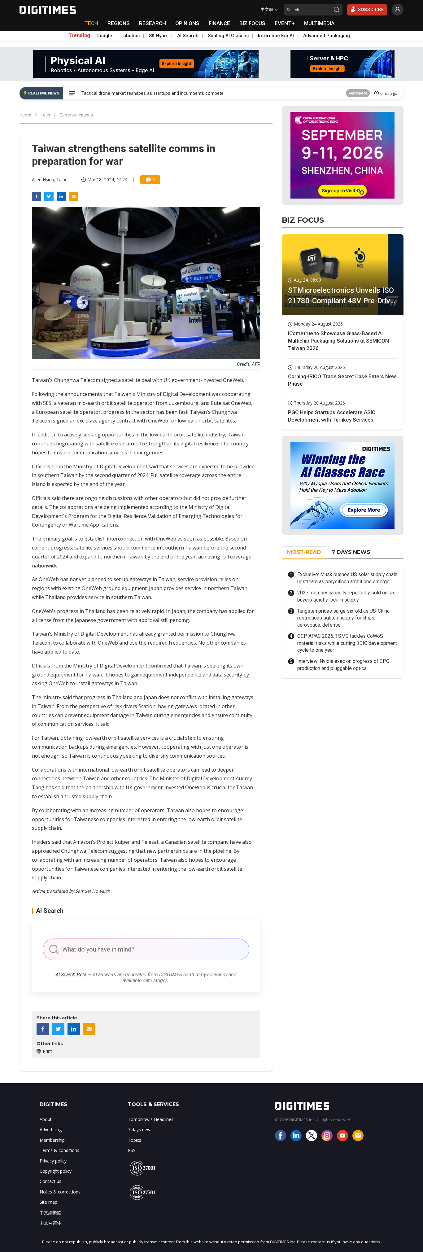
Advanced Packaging (326, 35)
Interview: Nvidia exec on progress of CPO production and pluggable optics (343, 664)
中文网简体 (50, 1223)
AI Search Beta (70, 975)
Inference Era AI (276, 35)
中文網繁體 (50, 1212)
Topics (134, 1140)
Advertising (51, 1129)
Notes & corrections (60, 1192)
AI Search (187, 35)
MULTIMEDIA (319, 23)
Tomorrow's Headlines (150, 1119)
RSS (132, 1150)
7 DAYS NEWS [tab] (351, 552)
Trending (79, 35)
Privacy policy (53, 1161)
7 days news (140, 1129)
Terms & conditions (59, 1150)
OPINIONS (187, 23)
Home (25, 114)
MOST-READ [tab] (304, 552)
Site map (48, 1202)
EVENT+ (285, 23)
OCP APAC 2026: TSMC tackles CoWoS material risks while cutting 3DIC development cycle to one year (347, 643)
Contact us (50, 1181)
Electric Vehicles (353, 93)
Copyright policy (56, 1171)
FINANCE (219, 23)
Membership (52, 1140)
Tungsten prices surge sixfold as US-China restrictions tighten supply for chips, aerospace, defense (343, 618)
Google (104, 35)
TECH (91, 23)
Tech (45, 114)
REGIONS (118, 23)
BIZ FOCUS (252, 23)
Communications (76, 114)
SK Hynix (158, 35)
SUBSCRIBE (371, 9)
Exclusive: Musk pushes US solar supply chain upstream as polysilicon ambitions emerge (347, 577)
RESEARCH (152, 23)
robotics (130, 35)
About (46, 1119)
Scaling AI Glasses (228, 35)
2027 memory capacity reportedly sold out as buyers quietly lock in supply (346, 596)
